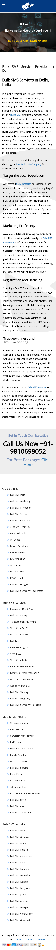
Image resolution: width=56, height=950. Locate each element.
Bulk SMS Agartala (19, 900)
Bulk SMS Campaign (20, 520)
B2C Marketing (17, 558)
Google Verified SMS (20, 685)
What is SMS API (18, 761)
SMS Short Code (18, 780)
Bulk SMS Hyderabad (20, 875)
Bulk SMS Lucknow (19, 868)
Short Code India (18, 660)
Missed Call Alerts (19, 546)
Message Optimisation (21, 748)
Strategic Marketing (20, 722)
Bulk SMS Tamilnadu (20, 812)
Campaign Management (22, 735)
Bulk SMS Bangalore (20, 888)
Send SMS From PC (20, 526)
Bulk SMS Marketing (20, 501)
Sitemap (42, 939)
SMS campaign (23, 183)
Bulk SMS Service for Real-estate (26, 590)
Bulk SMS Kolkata (19, 881)
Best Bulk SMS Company (28, 164)
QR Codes (15, 539)
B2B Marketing (17, 552)
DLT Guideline (17, 571)
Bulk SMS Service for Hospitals (25, 704)
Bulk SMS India (17, 494)
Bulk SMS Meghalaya (20, 698)
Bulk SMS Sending (19, 767)
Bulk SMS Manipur (19, 907)
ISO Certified (16, 578)
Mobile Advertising (19, 754)
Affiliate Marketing (19, 786)
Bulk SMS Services (19, 514)
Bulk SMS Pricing (18, 615)
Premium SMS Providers (22, 666)
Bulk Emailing (16, 640)
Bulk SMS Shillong (19, 692)
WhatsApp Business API (22, 679)
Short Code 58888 (19, 634)
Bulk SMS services (37, 387)
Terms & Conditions (25, 939)
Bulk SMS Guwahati (20, 920)
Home (27, 24)
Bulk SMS (15, 114)
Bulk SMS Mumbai (19, 849)
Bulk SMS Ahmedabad (21, 856)
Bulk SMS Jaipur (18, 894)
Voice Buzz (15, 653)
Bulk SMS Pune (17, 862)
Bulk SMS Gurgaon (19, 837)
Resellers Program (19, 647)
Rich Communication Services (25, 793)
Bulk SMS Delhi (17, 830)
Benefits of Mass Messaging (24, 672)
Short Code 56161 (19, 628)
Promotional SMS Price (21, 608)
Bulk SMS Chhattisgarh (21, 913)
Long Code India (18, 533)
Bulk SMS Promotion (20, 507)
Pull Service (15, 742)
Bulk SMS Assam (18, 806)
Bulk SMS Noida (18, 843)
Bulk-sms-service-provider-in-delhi (28, 30)
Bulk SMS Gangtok (19, 584)
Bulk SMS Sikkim (18, 799)
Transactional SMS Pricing (23, 621)
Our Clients (15, 565)
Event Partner (17, 774)
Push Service (16, 729)
